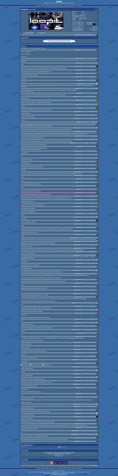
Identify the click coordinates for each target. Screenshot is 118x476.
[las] (97, 108)
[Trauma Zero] (97, 303)
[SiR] (97, 83)
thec (95, 73)
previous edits (59, 456)
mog (95, 189)
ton (95, 146)
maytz (94, 283)
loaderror (94, 231)
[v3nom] (97, 313)
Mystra (94, 322)
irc (89, 472)
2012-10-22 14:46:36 (84, 270)
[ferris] (97, 70)
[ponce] (97, 410)
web (34, 9)
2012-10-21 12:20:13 (87, 115)
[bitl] (97, 122)
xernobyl (52, 3)
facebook (51, 42)
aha (95, 179)
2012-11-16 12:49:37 (85, 404)
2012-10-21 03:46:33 (87, 58)
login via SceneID (62, 463)
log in (91, 465)
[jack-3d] (97, 210)
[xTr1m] (97, 352)
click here (61, 455)
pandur (94, 217)
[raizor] (97, 251)
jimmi (95, 397)
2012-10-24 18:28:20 (86, 322)
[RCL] (97, 263)
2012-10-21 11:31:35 (84, 96)
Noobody (94, 326)
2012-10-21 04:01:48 (87, 63)
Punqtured (93, 96)
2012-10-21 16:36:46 (86, 161)
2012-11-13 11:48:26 (88, 393)
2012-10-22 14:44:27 (86, 266)
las (95, 108)
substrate (94, 356)
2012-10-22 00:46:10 (86, 220)
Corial (94, 77)
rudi (95, 158)
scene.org (59, 472)
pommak (94, 118)
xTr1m (94, 352)
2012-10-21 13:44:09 (82, 143)
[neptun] (97, 423)
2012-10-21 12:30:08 (85, 118)
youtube (95, 29)
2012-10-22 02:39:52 (85, 231)
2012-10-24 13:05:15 (86, 313)
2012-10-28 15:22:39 (85, 356)
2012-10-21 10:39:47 (87, 88)
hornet (24, 32)
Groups (47, 5)
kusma (94, 224)
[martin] (97, 266)
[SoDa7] (97, 438)
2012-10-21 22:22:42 (86, 210)
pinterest (59, 42)
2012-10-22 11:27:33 (87, 251)
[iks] (97, 333)
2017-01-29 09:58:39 (87, 427)
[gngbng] (97, 377)
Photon (94, 413)
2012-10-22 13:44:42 (87, 263)
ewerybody (93, 367)
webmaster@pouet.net (65, 473)
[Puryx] (97, 104)
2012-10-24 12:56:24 (87, 309)
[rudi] (97, 158)
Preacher (94, 128)
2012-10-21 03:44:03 (86, 50)
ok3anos (94, 346)
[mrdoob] (97, 66)
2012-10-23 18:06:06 (86, 297)
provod (94, 234)
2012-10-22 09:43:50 (86, 241)
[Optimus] (97, 168)
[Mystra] (97, 322)
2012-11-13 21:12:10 (87, 397)
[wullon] (97, 151)
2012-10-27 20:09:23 (85, 349)
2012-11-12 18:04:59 (88, 387)
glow (95, 203)
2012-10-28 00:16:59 (86, 352)
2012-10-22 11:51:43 (85, 255)
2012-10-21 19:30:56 (86, 175)
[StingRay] (97, 248)
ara (95, 93)
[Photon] (97, 413)
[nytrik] (97, 260)
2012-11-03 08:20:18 (86, 377)
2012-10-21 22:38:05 (86, 217)
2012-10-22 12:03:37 (87, 260)
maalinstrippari (92, 143)
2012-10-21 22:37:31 (87, 213)
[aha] (97, 179)
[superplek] (97, 404)
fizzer (95, 115)
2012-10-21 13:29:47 (86, 139)
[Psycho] (97, 273)
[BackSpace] (97, 359)
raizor (94, 251)
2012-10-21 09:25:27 (88, 80)
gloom (94, 136)
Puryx (94, 104)
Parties (51, 5)
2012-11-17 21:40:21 (86, 410)
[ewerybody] (97, 367)
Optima (94, 161)
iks (95, 333)
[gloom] (97, 136)
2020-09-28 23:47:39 (83, 430)
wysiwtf (94, 131)
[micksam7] (97, 384)
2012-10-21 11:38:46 (87, 104)
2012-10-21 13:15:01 (86, 131)
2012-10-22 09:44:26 (86, 244)
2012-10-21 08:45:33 (87, 77)
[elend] (97, 100)
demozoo (95, 28)
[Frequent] (97, 416)
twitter (55, 42)
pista (95, 199)
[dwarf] (97, 279)
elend (94, 100)
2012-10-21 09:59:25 (88, 83)
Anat (95, 309)
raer (95, 387)
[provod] (97, 234)
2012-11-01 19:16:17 (85, 373)
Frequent (94, 416)
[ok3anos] (97, 346)
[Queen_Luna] (97, 430)
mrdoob (94, 66)
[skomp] (97, 182)
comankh (94, 255)
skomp (94, 182)
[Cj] (97, 80)
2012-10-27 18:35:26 (85, 342)
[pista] (97, 199)
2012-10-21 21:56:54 (87, 203)
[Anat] (97, 309)
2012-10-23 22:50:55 (83, 303)
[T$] (97, 420)
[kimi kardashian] (97, 237)
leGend (94, 370)
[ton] (97, 146)
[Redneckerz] (59, 447)
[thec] (97, 73)
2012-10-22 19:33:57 (87, 283)
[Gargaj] (97, 154)
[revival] (97, 50)
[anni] (97, 58)
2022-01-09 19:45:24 (86, 438)
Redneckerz (63, 447)
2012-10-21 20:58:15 (86, 192)
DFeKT (38, 32)
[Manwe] (97, 306)
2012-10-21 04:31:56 (87, 70)
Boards (60, 5)
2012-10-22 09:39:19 (82, 237)
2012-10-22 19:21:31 (87, 279)
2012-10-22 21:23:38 (85, 286)
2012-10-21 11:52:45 (88, 108)
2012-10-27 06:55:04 (87, 336)
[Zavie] (97, 427)
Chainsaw (93, 286)
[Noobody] (97, 326)
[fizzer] (97, 115)
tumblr (62, 42)
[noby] (97, 63)
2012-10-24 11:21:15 (86, 306)
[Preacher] (97, 128)
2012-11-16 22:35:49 (85, 406)
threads (70, 42)
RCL (95, 263)
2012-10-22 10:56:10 (85, 248)
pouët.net (30, 472)
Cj (95, 80)
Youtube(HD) (23, 56)
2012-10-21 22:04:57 (86, 206)
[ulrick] (97, 336)
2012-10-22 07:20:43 (86, 234)
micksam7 (93, 384)
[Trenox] (97, 297)
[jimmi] (97, 397)
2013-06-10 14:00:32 (86, 423)
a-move (94, 206)
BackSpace (93, 359)
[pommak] (97, 118)
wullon (94, 151)
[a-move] (97, 206)
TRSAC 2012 (82, 16)
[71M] (97, 227)
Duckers (94, 111)
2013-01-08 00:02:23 (88, 420)
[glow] (97, 203)
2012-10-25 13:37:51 (88, 333)
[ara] (97, 93)
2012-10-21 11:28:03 (88, 93)
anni (95, 58)
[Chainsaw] (97, 286)
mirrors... (95, 30)
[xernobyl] (97, 172)
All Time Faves (23, 446)
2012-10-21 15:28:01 (88, 158)
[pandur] (97, 217)
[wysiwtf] (97, 131)
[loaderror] (97, 231)
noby (95, 63)
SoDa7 (94, 438)
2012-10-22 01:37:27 (87, 227)
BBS (72, 5)
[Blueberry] (97, 293)
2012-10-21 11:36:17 (87, 100)
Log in (38, 5)
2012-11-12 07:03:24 (85, 384)
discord (85, 472)
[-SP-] (97, 363)
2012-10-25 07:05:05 (84, 329)
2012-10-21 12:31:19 (88, 122)
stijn (95, 393)
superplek (93, 404)
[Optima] (97, 161)
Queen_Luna (93, 430)
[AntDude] (97, 342)
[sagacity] (97, 241)
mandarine (71, 3)
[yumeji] (97, 175)
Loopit (31, 9)
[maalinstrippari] (97, 143)
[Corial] (97, 77)
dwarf (94, 279)
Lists (64, 5)
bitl (95, 122)
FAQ (75, 5)
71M (95, 227)
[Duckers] (97, 111)
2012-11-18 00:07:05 (86, 413)
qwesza (94, 220)
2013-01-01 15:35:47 (85, 416)
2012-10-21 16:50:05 (86, 168)
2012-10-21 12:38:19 (85, 128)
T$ (95, 420)
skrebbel (94, 406)
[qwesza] (97, 220)
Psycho (94, 273)
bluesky (66, 42)
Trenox (94, 297)
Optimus (94, 168)
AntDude (94, 342)
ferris (95, 70)
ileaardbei (93, 373)
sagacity (94, 241)
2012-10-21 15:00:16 (86, 154)
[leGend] (97, 370)
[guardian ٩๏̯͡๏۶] (97, 434)
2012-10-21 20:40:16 (87, 189)
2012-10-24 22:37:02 (85, 326)
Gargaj (94, 154)
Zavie (94, 427)
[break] (97, 88)
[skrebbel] (97, 406)
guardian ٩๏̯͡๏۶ (92, 434)
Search (68, 5)
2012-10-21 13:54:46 (88, 146)
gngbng (94, 377)
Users (55, 5)
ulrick (95, 336)
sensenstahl (93, 329)
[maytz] (97, 283)
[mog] (97, 189)
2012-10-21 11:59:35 (86, 111)
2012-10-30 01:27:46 (84, 367)
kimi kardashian (92, 237)
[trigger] (97, 380)
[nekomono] (97, 270)
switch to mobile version (59, 470)
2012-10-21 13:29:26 (86, 136)
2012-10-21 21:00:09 (86, 196)
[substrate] (97, 356)
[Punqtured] (97, 96)
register (96, 465)
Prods (42, 5)
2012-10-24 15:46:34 (86, 319)
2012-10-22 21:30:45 (86, 290)
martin (94, 266)
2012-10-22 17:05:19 (86, 273)
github (73, 473)
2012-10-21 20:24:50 (88, 185)
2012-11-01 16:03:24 (86, 370)
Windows (82, 11)
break (94, 88)
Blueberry (93, 293)
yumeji (94, 175)
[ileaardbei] (97, 373)
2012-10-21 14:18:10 (86, 151)
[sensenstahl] (97, 329)
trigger (94, 380)
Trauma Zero (93, 303)
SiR (95, 83)
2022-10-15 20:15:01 (86, 441)
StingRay (94, 248)
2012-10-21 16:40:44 (86, 165)
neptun (94, 423)
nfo (96, 9)
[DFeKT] (35, 32)
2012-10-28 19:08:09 (84, 359)
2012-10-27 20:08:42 (85, 346)
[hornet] (22, 32)
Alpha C (94, 290)
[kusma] (97, 224)
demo (81, 13)
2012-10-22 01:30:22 (86, 224)
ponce (94, 410)
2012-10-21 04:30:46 (86, 66)
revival (94, 50)
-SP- (95, 363)
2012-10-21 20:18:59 (86, 182)
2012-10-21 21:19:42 (87, 199)
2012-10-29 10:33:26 (87, 363)
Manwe (94, 306)
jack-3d (94, 210)
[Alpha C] (97, 290)
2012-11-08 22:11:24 (86, 380)
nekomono (93, 270)
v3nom (94, 313)
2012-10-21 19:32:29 (88, 179)
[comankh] (97, 255)
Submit (79, 5)
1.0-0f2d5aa (36, 472)
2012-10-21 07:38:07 (87, 73)
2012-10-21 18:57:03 (85, 172)
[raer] (97, 387)
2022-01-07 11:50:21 (83, 434)
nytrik (95, 260)
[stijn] (97, 393)
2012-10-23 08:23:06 (85, 293)
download (95, 27)
